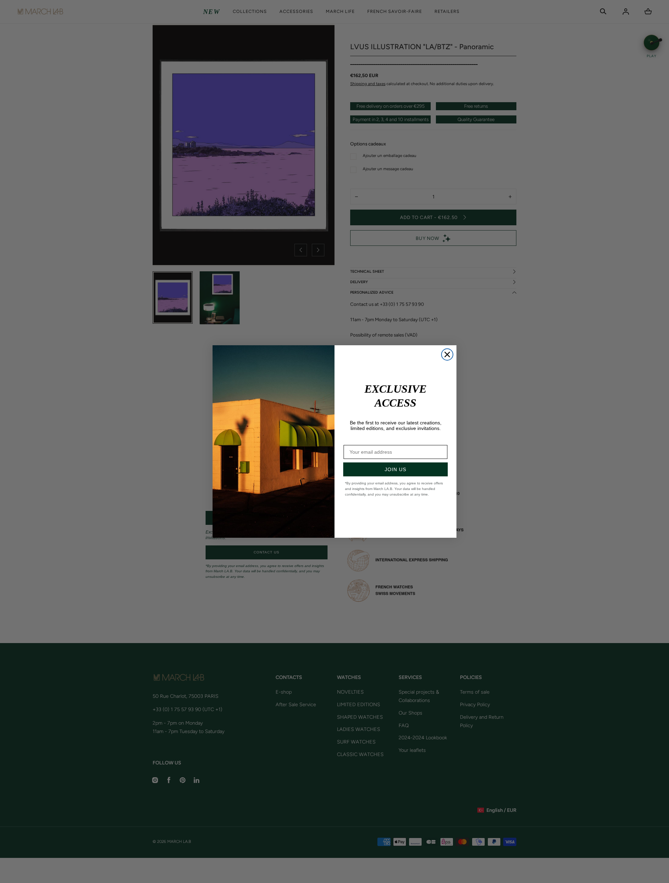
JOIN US (395, 469)
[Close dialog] (447, 354)
